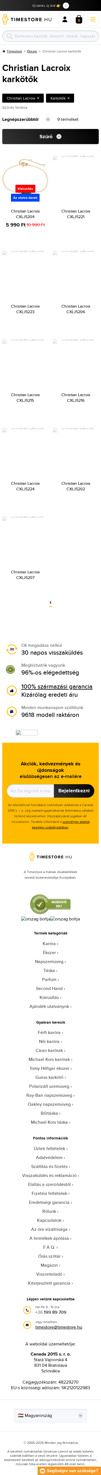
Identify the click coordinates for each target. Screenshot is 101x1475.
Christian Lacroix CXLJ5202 (75, 486)
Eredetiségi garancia (49, 1202)
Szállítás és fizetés (49, 1166)
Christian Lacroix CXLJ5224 (25, 486)
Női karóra (49, 1041)
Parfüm (49, 979)
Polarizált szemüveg (49, 1086)
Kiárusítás (49, 997)
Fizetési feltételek (49, 1193)
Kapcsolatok (49, 1220)
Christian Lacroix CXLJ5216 (75, 397)
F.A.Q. (49, 1247)
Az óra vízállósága (49, 1229)
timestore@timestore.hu (58, 1327)
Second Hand (49, 988)
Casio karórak (49, 1050)
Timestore (14, 51)
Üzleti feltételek (49, 1148)
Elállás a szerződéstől (49, 1184)
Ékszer (32, 51)
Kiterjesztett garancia (49, 1283)
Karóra (49, 943)
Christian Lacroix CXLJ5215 (25, 397)
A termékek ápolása (49, 1238)
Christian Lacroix (21, 98)
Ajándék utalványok (49, 1006)
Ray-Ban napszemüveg (49, 1095)
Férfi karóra (49, 1032)
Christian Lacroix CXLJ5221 (75, 214)
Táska (49, 970)
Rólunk (49, 1211)
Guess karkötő (49, 1077)
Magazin (49, 1265)
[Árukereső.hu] (50, 913)
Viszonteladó (49, 1274)
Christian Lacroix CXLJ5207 (25, 574)
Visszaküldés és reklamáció (49, 1175)
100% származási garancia (57, 686)
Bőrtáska (49, 1113)
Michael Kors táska (49, 1122)
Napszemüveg (49, 961)
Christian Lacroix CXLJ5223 (25, 309)
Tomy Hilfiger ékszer (49, 1068)
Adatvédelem (49, 1157)
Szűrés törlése (14, 107)
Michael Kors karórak (49, 1059)
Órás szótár (49, 1256)
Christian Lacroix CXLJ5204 (25, 214)
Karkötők (58, 98)
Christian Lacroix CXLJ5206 (75, 309)
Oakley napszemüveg (49, 1104)
